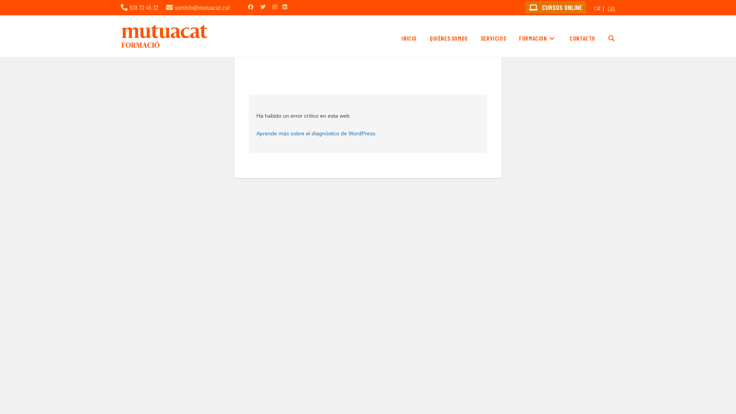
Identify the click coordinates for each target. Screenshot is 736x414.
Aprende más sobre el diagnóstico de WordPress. (316, 133)
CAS (611, 8)
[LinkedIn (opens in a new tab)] (285, 6)
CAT (597, 8)
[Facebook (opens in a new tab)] (250, 6)
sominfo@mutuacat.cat (202, 7)
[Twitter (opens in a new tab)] (263, 6)
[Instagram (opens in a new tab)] (275, 6)
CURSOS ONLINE (561, 7)
